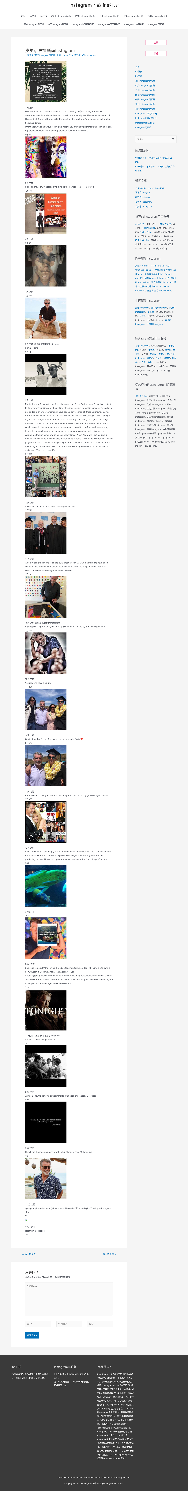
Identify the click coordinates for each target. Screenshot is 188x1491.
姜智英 (162, 354)
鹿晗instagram (142, 307)
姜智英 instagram (143, 202)
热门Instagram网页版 (61, 16)
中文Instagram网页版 (85, 16)
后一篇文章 (110, 1254)
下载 (155, 53)
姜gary (153, 354)
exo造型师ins (148, 227)
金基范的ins (145, 232)
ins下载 (43, 16)
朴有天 (142, 362)
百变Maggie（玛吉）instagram (149, 188)
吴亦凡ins (139, 223)
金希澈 (150, 358)
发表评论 (29, 55)
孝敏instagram (142, 345)
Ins (59, 1477)
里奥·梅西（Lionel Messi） (159, 290)
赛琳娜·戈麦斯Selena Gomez (158, 274)
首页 (23, 16)
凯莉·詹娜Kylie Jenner (161, 282)
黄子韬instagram (159, 307)
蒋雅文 (151, 362)
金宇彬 (168, 349)
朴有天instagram (143, 197)
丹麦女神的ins (164, 223)
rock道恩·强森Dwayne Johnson (150, 278)
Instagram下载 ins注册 (94, 5)
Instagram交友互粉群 (134, 24)
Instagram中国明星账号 (83, 24)
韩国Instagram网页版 (157, 16)
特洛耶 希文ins (142, 240)
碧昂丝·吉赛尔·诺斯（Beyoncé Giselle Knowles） (155, 286)
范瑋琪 (142, 316)
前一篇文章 (29, 1254)
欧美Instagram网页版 (133, 16)
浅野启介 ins (141, 396)
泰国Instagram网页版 (58, 24)
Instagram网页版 (156, 24)
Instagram (91, 55)
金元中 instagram (143, 206)
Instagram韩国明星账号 (109, 24)
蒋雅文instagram (143, 192)
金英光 (158, 358)
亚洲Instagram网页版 (34, 24)
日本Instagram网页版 (109, 16)
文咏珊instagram (155, 324)
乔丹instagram (157, 265)
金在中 (167, 358)
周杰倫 (151, 312)
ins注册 (32, 16)
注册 (155, 42)
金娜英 (152, 349)
